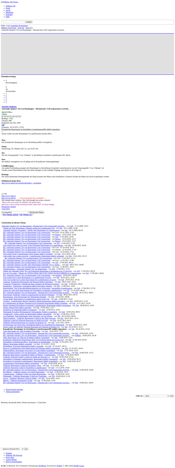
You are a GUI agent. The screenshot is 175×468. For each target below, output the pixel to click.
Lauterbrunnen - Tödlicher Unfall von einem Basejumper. (24, 374)
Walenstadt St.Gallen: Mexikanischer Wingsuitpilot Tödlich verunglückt (30, 312)
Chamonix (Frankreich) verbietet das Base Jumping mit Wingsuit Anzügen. (31, 284)
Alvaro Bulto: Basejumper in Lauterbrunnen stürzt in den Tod (26, 299)
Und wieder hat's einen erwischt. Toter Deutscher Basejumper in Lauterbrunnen (33, 245)
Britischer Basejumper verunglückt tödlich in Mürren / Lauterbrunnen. (29, 355)
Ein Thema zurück (10, 215)
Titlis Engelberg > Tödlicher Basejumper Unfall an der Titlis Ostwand (29, 318)
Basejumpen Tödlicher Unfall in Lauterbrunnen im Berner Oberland (28, 295)
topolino (58, 275)
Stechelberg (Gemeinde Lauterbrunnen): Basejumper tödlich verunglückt (30, 359)
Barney (58, 235)
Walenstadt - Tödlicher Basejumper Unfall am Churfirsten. (25, 376)
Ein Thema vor (26, 215)
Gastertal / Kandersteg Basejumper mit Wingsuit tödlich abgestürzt (28, 282)
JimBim (78, 335)
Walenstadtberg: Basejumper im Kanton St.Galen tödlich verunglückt (29, 351)
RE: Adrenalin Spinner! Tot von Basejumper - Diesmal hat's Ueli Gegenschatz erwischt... (36, 293)
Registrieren (23, 26)
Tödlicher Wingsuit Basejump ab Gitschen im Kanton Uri (24, 323)
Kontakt (9, 453)
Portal (8, 8)
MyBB (59, 466)
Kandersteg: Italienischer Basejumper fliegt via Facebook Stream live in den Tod (33, 340)
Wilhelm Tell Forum (8, 28)
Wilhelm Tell (10, 6)
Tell (71, 226)
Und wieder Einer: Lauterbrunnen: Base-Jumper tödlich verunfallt (27, 254)
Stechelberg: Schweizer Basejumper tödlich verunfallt (23, 346)
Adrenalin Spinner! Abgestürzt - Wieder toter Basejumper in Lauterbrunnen (31, 230)
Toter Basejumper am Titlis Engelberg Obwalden (21, 331)
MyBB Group (78, 466)
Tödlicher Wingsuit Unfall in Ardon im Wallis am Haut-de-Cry (26, 357)
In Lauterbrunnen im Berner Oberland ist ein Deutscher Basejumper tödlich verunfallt (35, 303)
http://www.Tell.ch (9, 196)
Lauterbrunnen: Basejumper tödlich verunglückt (21, 363)
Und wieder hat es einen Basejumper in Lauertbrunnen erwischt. (27, 278)
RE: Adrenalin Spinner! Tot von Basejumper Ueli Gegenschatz (26, 232)
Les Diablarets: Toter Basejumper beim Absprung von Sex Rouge (27, 316)
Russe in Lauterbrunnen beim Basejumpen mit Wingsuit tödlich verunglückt (31, 348)
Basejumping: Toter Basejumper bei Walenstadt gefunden (24, 297)
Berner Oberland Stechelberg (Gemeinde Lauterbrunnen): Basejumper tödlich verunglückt (37, 305)
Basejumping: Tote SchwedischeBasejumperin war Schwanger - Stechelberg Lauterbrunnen (37, 288)
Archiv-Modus (11, 460)
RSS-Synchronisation (14, 462)
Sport (28, 28)
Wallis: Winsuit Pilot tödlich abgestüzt (17, 308)
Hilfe (8, 17)
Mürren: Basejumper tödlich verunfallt (17, 344)
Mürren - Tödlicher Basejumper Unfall (17, 381)
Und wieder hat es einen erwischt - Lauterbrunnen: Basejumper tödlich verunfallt (33, 256)
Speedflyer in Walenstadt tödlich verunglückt (20, 310)
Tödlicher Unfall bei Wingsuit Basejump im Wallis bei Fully (25, 320)
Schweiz (21, 28)
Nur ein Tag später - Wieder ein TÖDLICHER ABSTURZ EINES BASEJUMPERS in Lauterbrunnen (42, 273)
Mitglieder (9, 12)
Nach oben (10, 457)
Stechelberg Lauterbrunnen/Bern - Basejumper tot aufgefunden (26, 342)
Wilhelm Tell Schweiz (14, 455)
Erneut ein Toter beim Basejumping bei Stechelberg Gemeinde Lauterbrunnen (32, 290)
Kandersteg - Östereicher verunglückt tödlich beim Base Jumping (27, 286)
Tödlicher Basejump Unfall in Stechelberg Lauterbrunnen (24, 368)
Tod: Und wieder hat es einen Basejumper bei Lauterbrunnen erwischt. (29, 280)
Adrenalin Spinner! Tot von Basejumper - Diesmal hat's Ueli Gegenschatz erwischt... (33, 226)
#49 (3, 125)
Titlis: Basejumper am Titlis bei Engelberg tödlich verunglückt (26, 338)
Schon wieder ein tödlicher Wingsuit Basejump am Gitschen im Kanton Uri (31, 327)
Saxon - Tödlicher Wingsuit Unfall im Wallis (20, 378)
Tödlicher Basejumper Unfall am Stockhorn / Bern (22, 366)
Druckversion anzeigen (14, 389)
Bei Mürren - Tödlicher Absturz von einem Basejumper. (24, 372)
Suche (8, 10)
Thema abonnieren (13, 392)
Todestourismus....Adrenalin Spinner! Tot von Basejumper (25, 269)
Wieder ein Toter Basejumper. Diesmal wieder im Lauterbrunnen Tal (28, 228)
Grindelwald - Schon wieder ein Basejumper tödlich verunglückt (27, 314)
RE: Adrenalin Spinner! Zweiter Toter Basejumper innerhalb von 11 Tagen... (32, 265)
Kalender (9, 15)
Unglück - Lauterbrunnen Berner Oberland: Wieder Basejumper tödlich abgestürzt (34, 301)
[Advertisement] (73, 53)
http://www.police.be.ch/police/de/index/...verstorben (21, 183)
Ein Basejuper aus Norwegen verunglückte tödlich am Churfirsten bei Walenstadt (33, 325)
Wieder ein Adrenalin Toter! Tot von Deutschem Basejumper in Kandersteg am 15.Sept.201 (37, 271)
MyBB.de (42, 466)
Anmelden (14, 26)
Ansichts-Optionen (9, 107)
